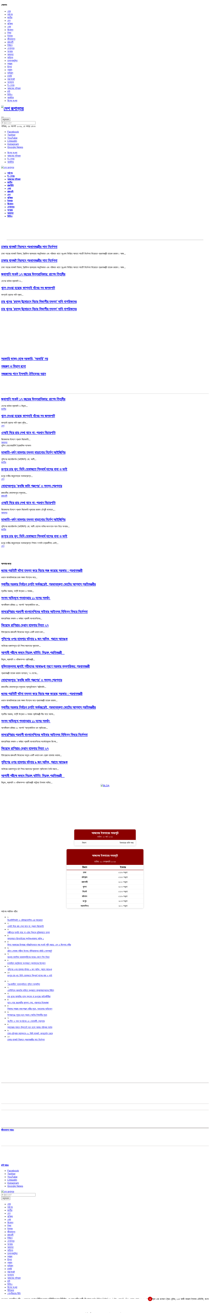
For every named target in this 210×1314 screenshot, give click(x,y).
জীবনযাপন (11, 39)
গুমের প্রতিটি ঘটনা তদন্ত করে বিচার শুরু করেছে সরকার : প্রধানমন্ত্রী (41, 570)
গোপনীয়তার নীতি (14, 1293)
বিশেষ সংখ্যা (12, 100)
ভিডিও (9, 94)
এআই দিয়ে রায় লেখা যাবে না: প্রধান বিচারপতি (28, 432)
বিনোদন (10, 29)
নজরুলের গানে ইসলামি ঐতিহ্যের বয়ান (23, 374)
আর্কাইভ (10, 97)
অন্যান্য (10, 82)
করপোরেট (11, 79)
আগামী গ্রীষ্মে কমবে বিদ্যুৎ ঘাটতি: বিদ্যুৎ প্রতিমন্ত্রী (33, 652)
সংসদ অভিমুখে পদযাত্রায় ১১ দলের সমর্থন (25, 598)
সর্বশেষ (10, 14)
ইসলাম (10, 35)
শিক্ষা (9, 32)
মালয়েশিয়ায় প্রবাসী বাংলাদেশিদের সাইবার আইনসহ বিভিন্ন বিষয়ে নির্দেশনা (44, 611)
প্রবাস (9, 69)
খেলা (9, 26)
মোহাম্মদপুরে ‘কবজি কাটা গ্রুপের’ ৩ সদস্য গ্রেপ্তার (31, 486)
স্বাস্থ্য (9, 63)
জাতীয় (9, 17)
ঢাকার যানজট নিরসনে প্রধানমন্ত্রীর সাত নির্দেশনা (29, 246)
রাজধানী (10, 42)
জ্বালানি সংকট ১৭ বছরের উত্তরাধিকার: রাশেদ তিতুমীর (33, 274)
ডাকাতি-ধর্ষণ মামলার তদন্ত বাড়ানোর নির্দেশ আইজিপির (33, 452)
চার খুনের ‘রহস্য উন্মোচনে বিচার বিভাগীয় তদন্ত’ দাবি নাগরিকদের (39, 301)
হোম (9, 11)
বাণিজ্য (10, 23)
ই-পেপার (10, 85)
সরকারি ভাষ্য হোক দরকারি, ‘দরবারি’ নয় (24, 358)
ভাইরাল (10, 72)
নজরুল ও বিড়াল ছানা (13, 366)
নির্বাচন (9, 45)
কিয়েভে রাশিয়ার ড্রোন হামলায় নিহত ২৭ (25, 625)
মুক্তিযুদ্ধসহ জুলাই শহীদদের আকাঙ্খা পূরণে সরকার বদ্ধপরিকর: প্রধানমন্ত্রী (45, 666)
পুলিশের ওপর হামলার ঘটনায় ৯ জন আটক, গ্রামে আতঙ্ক (34, 639)
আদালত (10, 54)
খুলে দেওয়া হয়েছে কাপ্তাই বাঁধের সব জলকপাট (28, 288)
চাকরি (9, 75)
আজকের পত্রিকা (14, 88)
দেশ (8, 20)
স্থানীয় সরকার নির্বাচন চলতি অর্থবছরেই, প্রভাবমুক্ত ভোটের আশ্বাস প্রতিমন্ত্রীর (48, 584)
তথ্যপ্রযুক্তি (12, 60)
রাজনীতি (10, 185)
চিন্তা (9, 66)
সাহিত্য (10, 57)
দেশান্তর (10, 48)
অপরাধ (10, 51)
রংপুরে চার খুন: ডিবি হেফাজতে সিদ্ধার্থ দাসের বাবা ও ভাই (34, 469)
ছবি (8, 91)
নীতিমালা (10, 1290)
